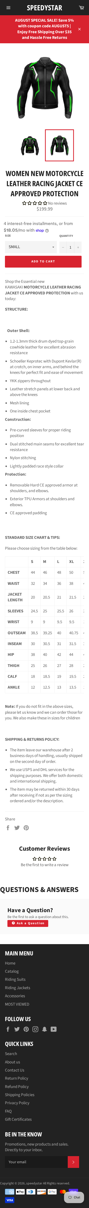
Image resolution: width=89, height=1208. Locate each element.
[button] (35, 203)
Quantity (66, 236)
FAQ (8, 1111)
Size (8, 236)
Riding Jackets (17, 988)
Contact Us (14, 1070)
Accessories (15, 996)
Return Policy (16, 1078)
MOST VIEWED (17, 1004)
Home (10, 963)
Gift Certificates (18, 1119)
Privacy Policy (17, 1103)
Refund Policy (17, 1087)
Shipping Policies (19, 1095)
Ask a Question (30, 923)
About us (12, 1062)
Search (11, 1054)
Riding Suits (15, 979)
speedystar (44, 7)
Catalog (12, 971)
